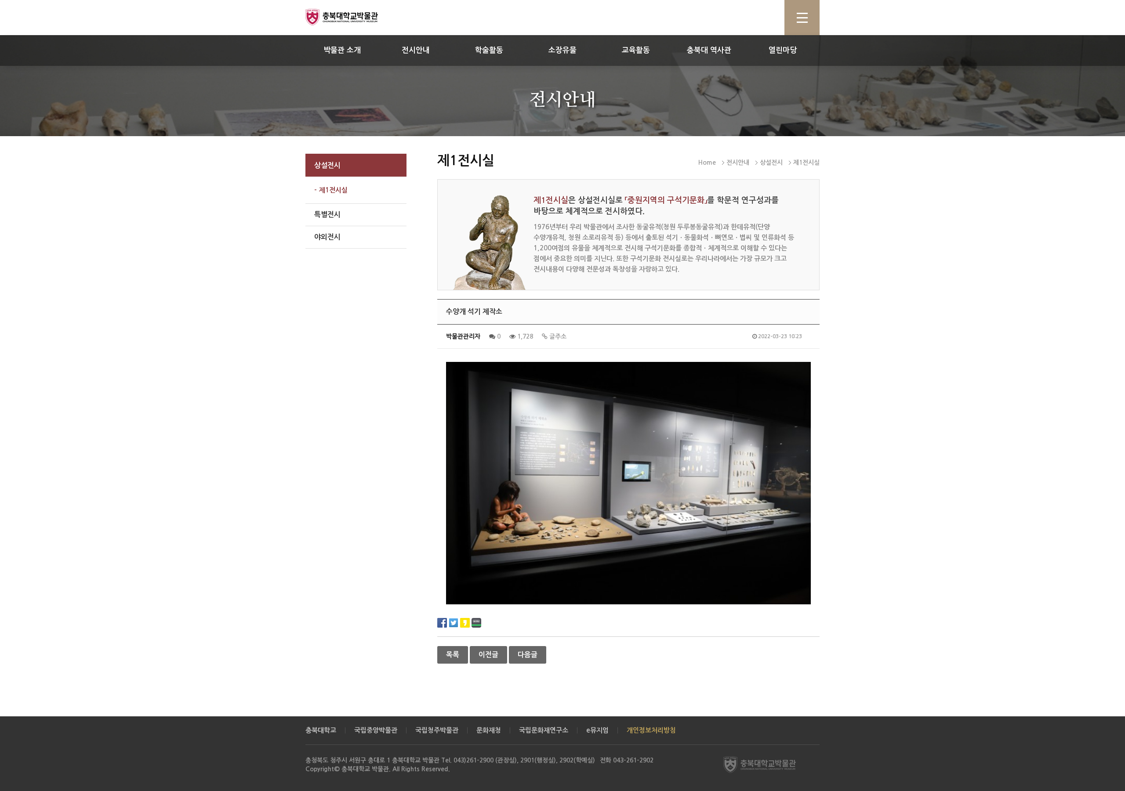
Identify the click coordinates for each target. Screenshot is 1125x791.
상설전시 (327, 165)
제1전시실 (333, 190)
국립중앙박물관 (375, 730)
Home (707, 162)
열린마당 (783, 50)
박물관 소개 (342, 50)
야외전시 (327, 237)
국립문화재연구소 (543, 730)
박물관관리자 (463, 336)
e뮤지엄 (597, 730)
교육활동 (636, 50)
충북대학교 (320, 730)
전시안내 (416, 50)
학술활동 (489, 50)
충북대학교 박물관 (351, 17)
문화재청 (488, 730)
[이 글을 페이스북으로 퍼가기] (442, 622)
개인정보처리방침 (651, 730)
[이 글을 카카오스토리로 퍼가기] (465, 622)
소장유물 (562, 50)
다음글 (527, 654)
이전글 (488, 654)
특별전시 (327, 214)
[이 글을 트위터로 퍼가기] (453, 622)
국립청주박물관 (436, 730)
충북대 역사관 (709, 50)
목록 (452, 654)
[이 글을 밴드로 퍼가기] (476, 622)
